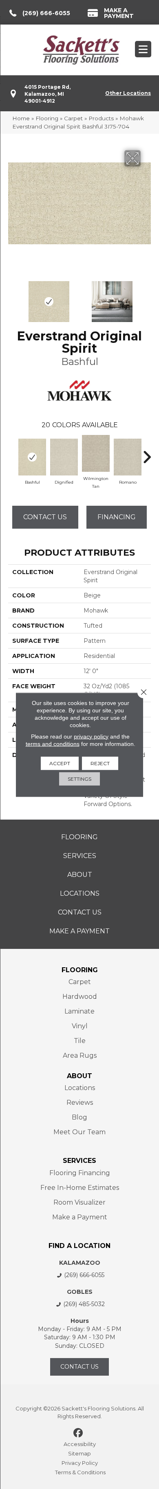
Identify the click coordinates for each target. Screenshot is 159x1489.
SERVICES (79, 1161)
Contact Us (45, 517)
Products (101, 118)
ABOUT (79, 1076)
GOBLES (80, 1291)
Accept (59, 763)
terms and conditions (53, 743)
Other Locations (128, 93)
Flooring (46, 118)
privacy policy (91, 736)
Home (21, 118)
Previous (12, 297)
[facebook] (78, 1433)
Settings (79, 778)
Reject (100, 763)
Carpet (73, 118)
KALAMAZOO (79, 1262)
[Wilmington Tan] (96, 453)
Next (147, 297)
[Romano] (128, 457)
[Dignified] (64, 457)
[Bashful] (32, 457)
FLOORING (80, 970)
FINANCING (116, 517)
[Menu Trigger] (143, 49)
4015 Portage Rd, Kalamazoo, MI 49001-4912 (47, 94)
